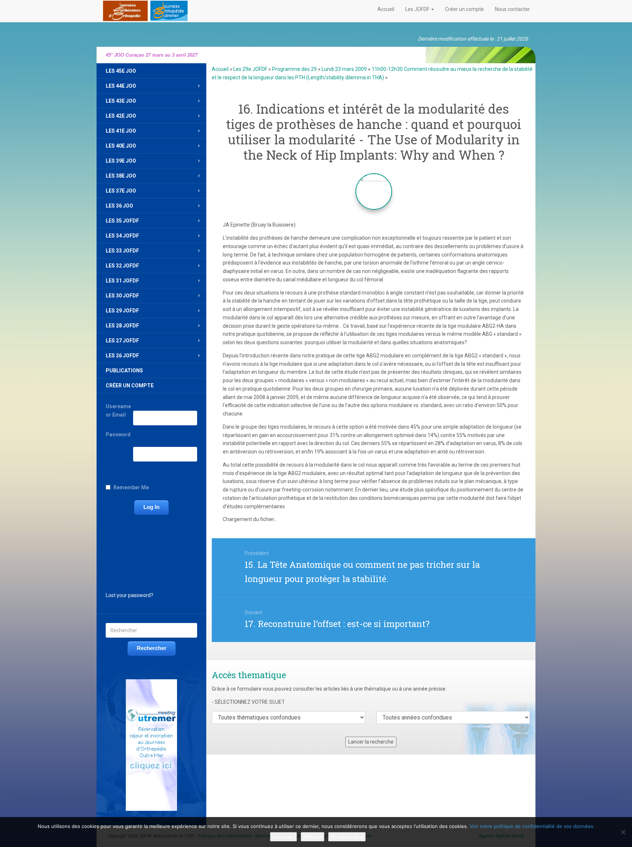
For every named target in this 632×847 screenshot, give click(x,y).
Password (118, 434)
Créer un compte (464, 9)
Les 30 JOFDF (122, 296)
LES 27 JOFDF (122, 340)
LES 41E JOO (121, 131)
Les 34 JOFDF (122, 236)
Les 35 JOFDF (122, 221)
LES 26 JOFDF (122, 355)
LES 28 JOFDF (122, 325)
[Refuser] (623, 832)
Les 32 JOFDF (122, 266)
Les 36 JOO (119, 206)
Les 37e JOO (121, 191)
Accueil (385, 9)
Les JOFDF (417, 9)
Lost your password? (129, 595)
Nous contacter (512, 9)
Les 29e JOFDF (250, 69)
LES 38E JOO (121, 176)
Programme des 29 (294, 69)
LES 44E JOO (121, 86)
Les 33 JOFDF (122, 251)
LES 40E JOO (121, 146)
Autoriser (283, 837)
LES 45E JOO (121, 71)
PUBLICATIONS (124, 370)
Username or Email (118, 410)
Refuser (312, 837)
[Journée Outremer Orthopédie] (145, 9)
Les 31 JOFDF (122, 281)
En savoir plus (347, 837)
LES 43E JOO (121, 101)
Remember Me (131, 487)
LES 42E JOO (121, 116)
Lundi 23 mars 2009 (344, 69)
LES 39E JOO (121, 161)
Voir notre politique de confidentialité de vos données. (532, 826)
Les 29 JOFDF (122, 311)
